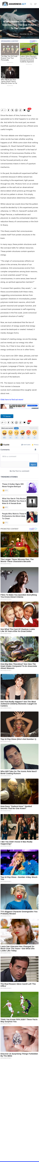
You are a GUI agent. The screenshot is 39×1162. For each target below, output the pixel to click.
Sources (8, 416)
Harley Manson (13, 34)
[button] (35, 4)
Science (19, 16)
